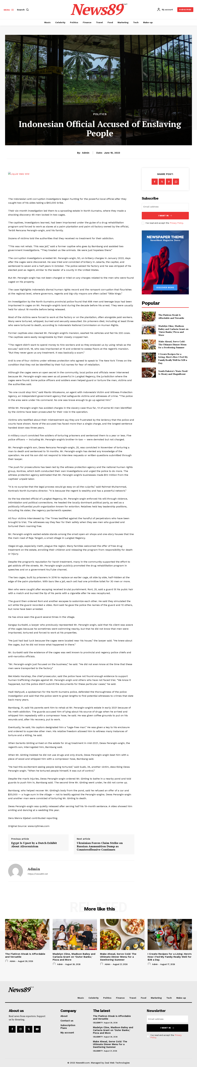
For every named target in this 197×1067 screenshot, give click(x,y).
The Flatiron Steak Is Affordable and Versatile (171, 316)
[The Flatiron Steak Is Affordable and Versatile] (149, 316)
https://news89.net (38, 874)
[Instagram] (20, 1029)
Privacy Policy (176, 223)
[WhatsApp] (176, 182)
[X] (162, 182)
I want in (163, 215)
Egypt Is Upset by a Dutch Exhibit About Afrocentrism (34, 844)
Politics (100, 114)
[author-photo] (7, 961)
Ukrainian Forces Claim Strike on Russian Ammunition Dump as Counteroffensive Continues (100, 846)
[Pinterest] (169, 182)
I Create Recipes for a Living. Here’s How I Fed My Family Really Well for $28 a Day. (173, 359)
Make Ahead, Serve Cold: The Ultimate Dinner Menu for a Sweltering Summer (172, 344)
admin (85, 152)
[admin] (15, 871)
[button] (23, 9)
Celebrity (98, 1023)
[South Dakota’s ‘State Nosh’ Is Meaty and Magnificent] (149, 372)
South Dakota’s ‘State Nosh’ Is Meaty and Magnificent (173, 373)
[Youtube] (37, 1029)
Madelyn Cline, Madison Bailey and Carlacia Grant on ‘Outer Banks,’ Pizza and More (173, 330)
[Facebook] (155, 182)
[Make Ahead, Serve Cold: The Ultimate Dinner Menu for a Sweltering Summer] (149, 344)
